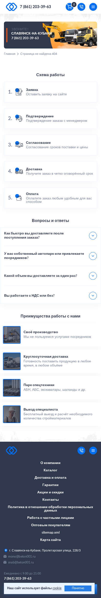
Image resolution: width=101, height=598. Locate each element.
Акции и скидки (50, 492)
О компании (50, 463)
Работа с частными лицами (50, 518)
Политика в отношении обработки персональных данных (50, 508)
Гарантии (50, 485)
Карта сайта (50, 540)
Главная (9, 53)
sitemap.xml (51, 532)
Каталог (50, 470)
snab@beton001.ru (21, 562)
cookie (57, 588)
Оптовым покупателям (50, 525)
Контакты (50, 499)
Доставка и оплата (50, 477)
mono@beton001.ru (21, 556)
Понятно (78, 588)
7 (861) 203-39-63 (35, 7)
